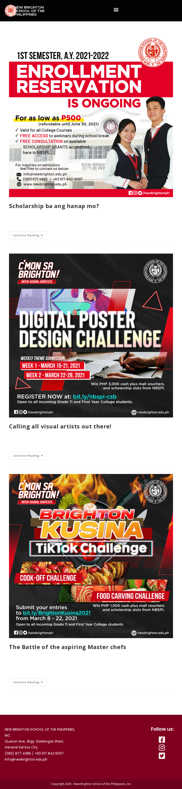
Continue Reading (26, 235)
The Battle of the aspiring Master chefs (67, 647)
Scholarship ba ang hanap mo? (54, 206)
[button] (116, 10)
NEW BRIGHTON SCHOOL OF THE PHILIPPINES (29, 11)
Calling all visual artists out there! (60, 426)
